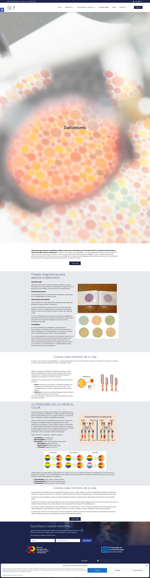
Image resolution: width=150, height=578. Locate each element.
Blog (114, 7)
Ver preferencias (138, 570)
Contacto (122, 7)
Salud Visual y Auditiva (85, 7)
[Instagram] (141, 1)
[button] (2, 10)
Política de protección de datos (10, 575)
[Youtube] (139, 1)
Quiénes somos (104, 7)
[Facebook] (134, 1)
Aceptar (97, 570)
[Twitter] (136, 1)
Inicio (60, 7)
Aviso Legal (19, 575)
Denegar (117, 570)
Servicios (68, 7)
